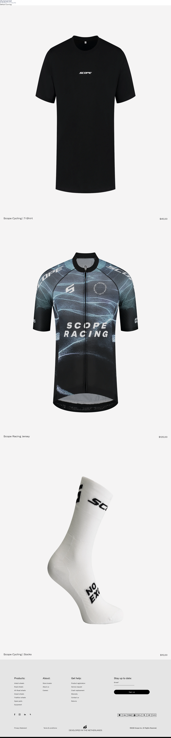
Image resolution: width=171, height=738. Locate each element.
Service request (76, 687)
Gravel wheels (19, 694)
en (138, 3)
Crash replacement (77, 690)
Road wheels (18, 687)
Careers (45, 690)
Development (27, 3)
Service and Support (60, 3)
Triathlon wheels (20, 697)
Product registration (78, 683)
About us (46, 687)
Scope (42, 3)
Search (125, 3)
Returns (74, 701)
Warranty (74, 694)
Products (11, 3)
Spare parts (18, 701)
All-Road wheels (20, 690)
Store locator (47, 683)
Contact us (75, 697)
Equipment (18, 705)
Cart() (160, 3)
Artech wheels (19, 683)
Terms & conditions (50, 728)
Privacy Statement (20, 728)
